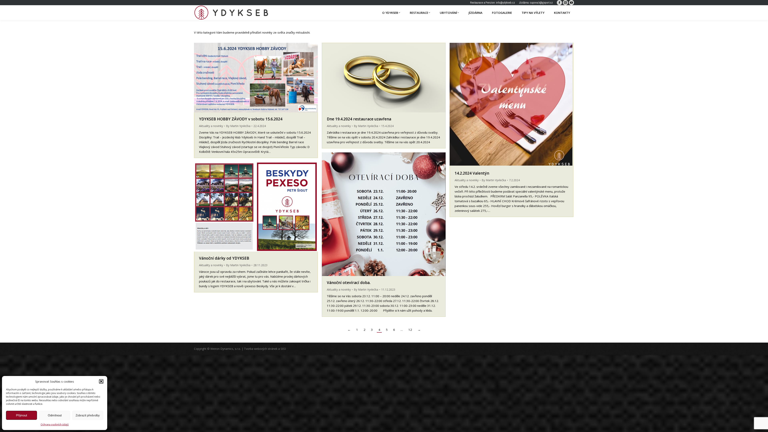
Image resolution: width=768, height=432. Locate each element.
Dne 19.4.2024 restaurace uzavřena (359, 119)
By (238, 126)
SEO (283, 349)
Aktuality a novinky (211, 126)
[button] (101, 381)
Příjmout (21, 415)
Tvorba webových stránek (260, 349)
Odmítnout (55, 415)
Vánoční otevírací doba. (348, 282)
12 (410, 330)
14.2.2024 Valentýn (472, 173)
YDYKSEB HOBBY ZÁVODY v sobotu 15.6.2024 (240, 119)
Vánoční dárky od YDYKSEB (224, 258)
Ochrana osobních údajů (55, 424)
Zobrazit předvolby (88, 415)
